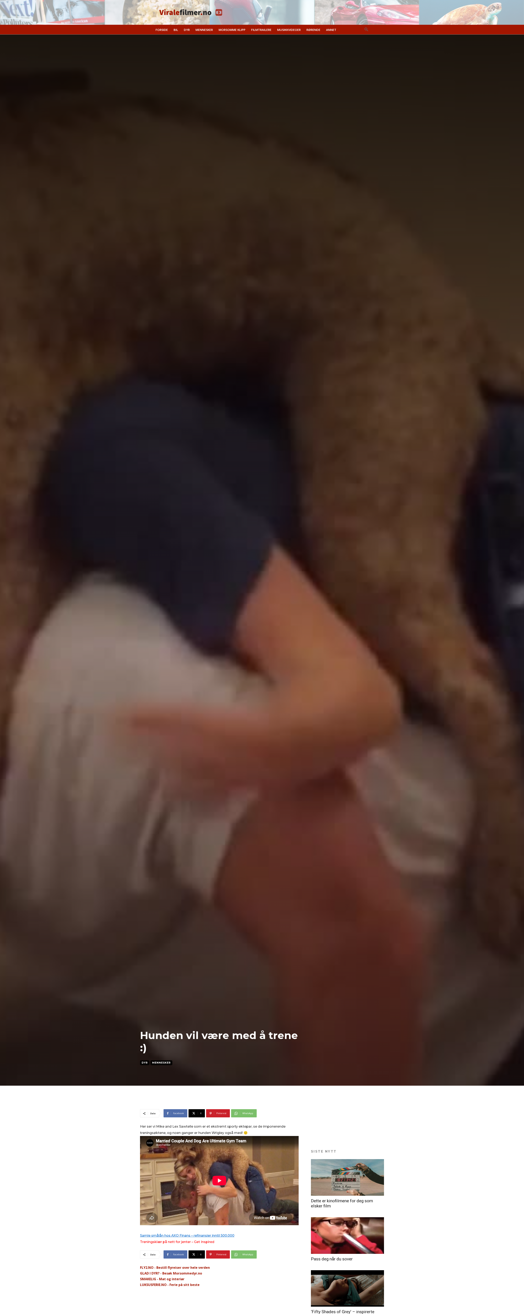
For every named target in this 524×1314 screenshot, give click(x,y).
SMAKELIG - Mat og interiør (162, 1279)
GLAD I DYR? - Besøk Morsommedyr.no (171, 1273)
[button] (366, 30)
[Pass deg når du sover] (347, 1235)
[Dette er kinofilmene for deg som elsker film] (347, 1177)
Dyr (145, 1062)
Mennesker (161, 1062)
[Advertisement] (214, 1099)
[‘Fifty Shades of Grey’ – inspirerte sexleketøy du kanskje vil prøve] (347, 1288)
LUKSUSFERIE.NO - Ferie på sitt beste (170, 1284)
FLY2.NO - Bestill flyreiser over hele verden (175, 1267)
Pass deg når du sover (332, 1259)
